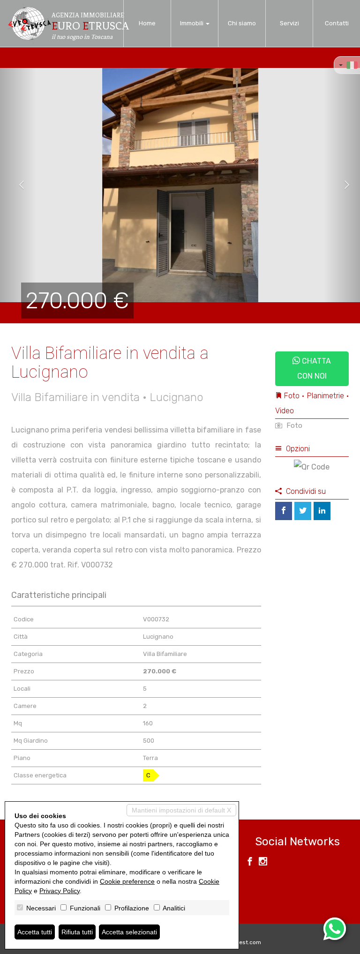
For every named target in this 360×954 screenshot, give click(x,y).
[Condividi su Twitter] (302, 511)
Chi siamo (242, 23)
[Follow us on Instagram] (263, 863)
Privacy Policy (59, 890)
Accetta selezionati (129, 932)
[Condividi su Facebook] (283, 511)
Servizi (289, 23)
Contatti (337, 23)
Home (147, 23)
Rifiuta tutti (77, 932)
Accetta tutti (34, 932)
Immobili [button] (192, 23)
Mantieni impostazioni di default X (181, 810)
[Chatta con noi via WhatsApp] (334, 928)
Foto (293, 425)
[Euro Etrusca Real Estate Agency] (29, 23)
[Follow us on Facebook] (250, 863)
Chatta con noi (314, 368)
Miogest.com (243, 942)
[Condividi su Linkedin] (322, 511)
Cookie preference (127, 881)
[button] (18, 185)
